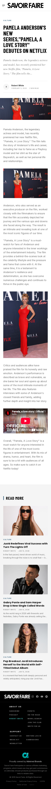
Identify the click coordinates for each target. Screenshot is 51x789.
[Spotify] (46, 696)
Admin (32, 785)
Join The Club (35, 722)
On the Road (34, 715)
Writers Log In (33, 736)
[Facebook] (37, 696)
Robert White (17, 85)
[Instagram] (32, 696)
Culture (7, 20)
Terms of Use (22, 785)
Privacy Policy (11, 781)
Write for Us (34, 726)
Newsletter (16, 743)
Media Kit (14, 740)
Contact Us (16, 736)
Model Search (35, 719)
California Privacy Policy (28, 781)
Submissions (32, 740)
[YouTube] (42, 696)
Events (31, 711)
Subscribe (14, 711)
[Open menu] (4, 5)
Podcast (13, 715)
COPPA (42, 781)
